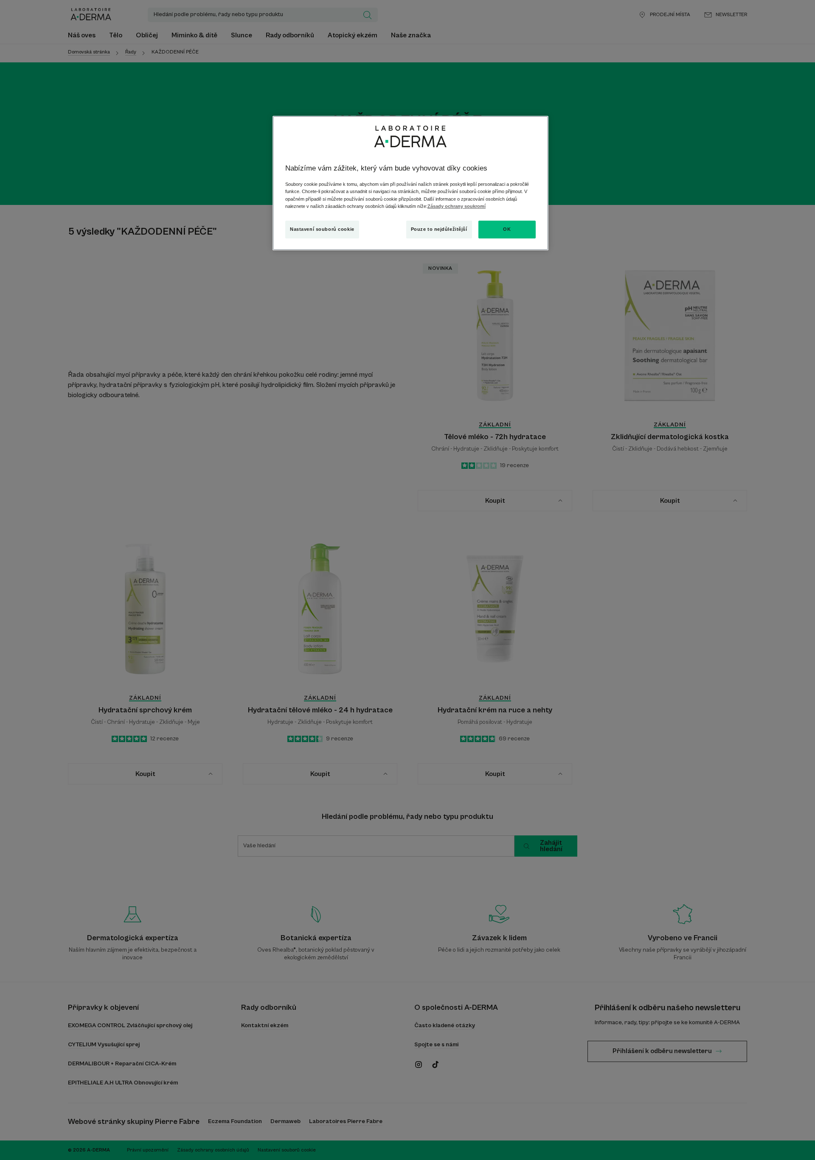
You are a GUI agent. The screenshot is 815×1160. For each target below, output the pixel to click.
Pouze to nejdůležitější (439, 229)
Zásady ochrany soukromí (456, 206)
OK (507, 229)
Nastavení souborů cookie (322, 229)
